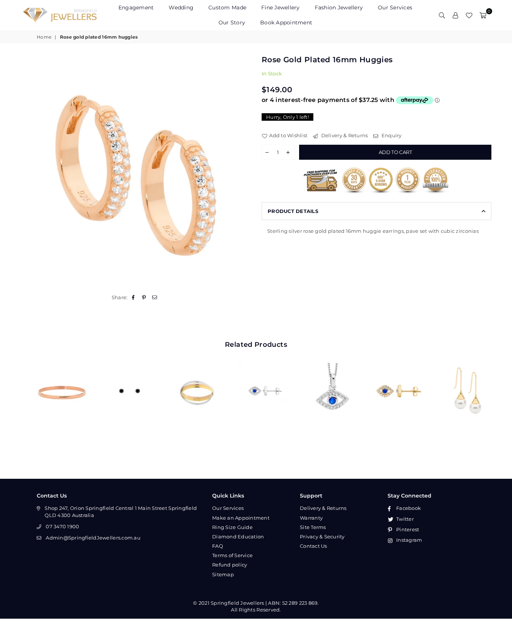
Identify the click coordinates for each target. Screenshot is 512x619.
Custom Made (227, 7)
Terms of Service (232, 555)
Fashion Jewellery (339, 7)
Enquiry (390, 135)
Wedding (181, 7)
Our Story (232, 22)
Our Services (395, 7)
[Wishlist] (469, 15)
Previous (12, 390)
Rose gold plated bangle (54, 380)
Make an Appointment (240, 518)
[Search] (442, 15)
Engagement (136, 7)
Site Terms (313, 527)
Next (499, 390)
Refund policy (229, 565)
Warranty (311, 518)
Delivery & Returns (344, 135)
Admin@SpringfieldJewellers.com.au (93, 538)
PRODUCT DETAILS (293, 211)
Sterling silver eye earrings (257, 380)
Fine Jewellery (280, 7)
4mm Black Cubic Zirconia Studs (122, 380)
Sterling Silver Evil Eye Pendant (324, 380)
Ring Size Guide (232, 527)
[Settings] (455, 15)
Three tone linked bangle (189, 380)
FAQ (217, 546)
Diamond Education (238, 537)
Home (44, 37)
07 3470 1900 (62, 526)
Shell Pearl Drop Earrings (459, 380)
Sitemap (223, 574)
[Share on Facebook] (133, 297)
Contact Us (313, 546)
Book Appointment (286, 22)
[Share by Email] (154, 297)
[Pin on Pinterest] (144, 297)
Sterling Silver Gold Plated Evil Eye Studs (392, 380)
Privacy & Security (322, 537)
